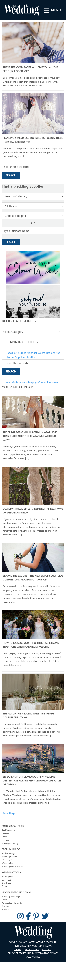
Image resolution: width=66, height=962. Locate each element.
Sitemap (5, 909)
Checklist (11, 352)
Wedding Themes (9, 860)
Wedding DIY (7, 863)
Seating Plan (7, 876)
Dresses (5, 833)
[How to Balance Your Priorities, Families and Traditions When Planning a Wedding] (33, 625)
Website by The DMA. (42, 946)
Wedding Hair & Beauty (12, 866)
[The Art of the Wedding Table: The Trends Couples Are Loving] (33, 692)
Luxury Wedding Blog (38, 953)
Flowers (5, 840)
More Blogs (8, 813)
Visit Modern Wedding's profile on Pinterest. (32, 382)
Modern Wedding (33, 932)
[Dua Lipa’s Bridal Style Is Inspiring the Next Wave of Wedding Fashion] (33, 486)
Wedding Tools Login (11, 896)
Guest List (44, 352)
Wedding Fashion (9, 857)
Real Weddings (8, 830)
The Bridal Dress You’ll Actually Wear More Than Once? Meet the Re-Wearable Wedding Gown (30, 436)
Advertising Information (12, 903)
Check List (6, 883)
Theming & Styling (10, 843)
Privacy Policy (32, 949)
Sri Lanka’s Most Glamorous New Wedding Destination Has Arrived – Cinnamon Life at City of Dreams (33, 780)
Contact (5, 906)
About (4, 899)
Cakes (4, 837)
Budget (5, 886)
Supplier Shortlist (25, 357)
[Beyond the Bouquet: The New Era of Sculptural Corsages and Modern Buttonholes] (33, 558)
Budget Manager (27, 352)
